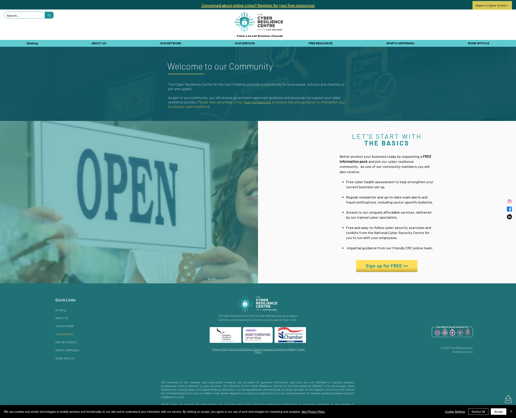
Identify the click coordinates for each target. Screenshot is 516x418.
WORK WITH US (64, 358)
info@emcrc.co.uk (172, 397)
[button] (98, 43)
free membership (257, 102)
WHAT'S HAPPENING (67, 350)
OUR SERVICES (64, 334)
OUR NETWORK (64, 326)
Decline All (478, 412)
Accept (498, 412)
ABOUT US (61, 318)
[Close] (511, 411)
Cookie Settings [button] (455, 412)
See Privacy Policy (313, 412)
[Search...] (49, 15)
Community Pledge (284, 349)
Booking (60, 310)
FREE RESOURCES (66, 342)
